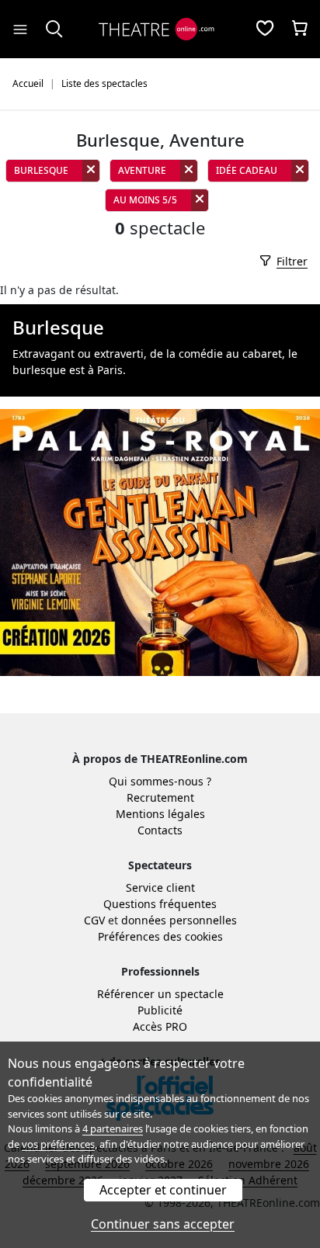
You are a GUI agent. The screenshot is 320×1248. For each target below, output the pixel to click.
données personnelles (179, 920)
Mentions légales (160, 813)
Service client (160, 887)
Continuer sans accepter (163, 1223)
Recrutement (160, 797)
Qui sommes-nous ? (160, 781)
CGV (94, 920)
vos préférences (58, 1144)
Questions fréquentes (160, 903)
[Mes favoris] (264, 29)
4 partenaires (112, 1128)
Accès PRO (160, 1026)
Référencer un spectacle (160, 993)
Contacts (160, 830)
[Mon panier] (300, 29)
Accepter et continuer (163, 1189)
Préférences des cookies (160, 936)
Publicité (160, 1010)
